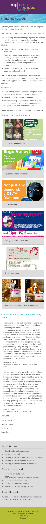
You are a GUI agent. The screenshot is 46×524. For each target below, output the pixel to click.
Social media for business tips (17, 451)
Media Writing (6, 428)
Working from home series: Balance (19, 460)
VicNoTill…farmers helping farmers (19, 486)
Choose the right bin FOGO (16, 480)
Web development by (20, 514)
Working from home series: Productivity (21, 464)
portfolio (40, 110)
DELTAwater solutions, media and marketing (22, 477)
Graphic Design (7, 424)
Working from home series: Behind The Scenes (24, 457)
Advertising (5, 432)
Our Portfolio (6, 420)
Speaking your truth (12, 454)
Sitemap (23, 518)
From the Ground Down (14, 474)
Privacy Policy (23, 516)
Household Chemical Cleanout (17, 483)
